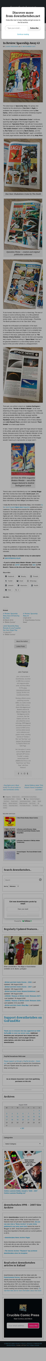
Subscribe (34, 28)
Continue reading (23, 34)
